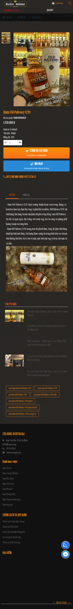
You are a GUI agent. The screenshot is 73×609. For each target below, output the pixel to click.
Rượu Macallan (8, 478)
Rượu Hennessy (8, 483)
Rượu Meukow (8, 489)
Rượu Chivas (7, 468)
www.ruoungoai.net (14, 452)
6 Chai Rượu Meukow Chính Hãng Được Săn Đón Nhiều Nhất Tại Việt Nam (47, 358)
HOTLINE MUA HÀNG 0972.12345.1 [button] (21, 177)
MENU (51, 10)
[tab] (12, 195)
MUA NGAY (36, 166)
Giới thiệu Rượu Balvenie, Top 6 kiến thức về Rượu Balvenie (47, 313)
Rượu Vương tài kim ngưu (11, 499)
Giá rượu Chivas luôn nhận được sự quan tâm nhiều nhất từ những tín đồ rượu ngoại (47, 373)
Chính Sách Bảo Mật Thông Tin (14, 532)
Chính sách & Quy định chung (13, 521)
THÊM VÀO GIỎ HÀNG (37, 152)
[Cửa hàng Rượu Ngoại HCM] (15, 3)
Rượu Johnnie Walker (10, 473)
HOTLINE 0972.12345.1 (11, 10)
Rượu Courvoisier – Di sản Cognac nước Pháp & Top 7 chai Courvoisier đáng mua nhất (47, 343)
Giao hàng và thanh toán (12, 537)
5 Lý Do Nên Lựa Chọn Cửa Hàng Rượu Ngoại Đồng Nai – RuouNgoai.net (47, 328)
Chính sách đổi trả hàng (11, 542)
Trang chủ (8, 17)
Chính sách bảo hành (10, 526)
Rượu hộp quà (8, 504)
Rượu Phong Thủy (9, 494)
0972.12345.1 (11, 448)
